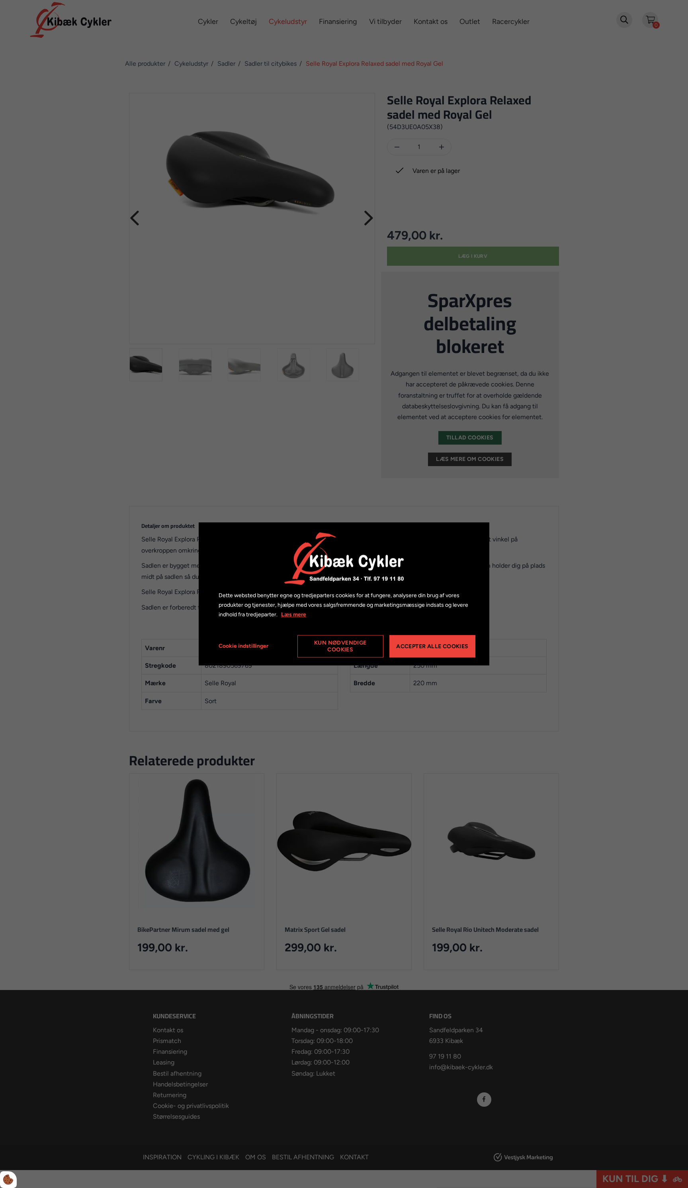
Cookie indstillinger (243, 646)
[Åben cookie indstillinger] (8, 1179)
